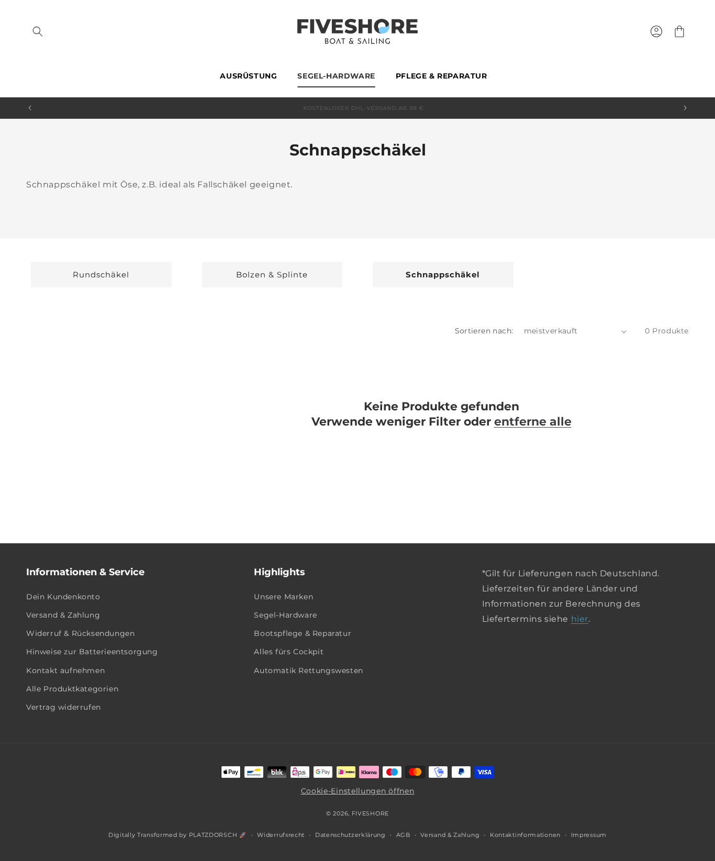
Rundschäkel (101, 274)
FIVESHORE (370, 813)
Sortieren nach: (484, 331)
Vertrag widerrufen (63, 707)
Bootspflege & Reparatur (302, 633)
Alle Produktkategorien (72, 689)
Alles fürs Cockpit (288, 651)
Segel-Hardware (285, 615)
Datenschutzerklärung (350, 834)
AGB (403, 834)
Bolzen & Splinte (272, 274)
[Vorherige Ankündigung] (29, 108)
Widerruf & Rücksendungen (80, 633)
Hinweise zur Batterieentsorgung (92, 651)
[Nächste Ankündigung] (685, 108)
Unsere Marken (283, 596)
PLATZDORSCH (213, 834)
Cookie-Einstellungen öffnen (358, 791)
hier (579, 619)
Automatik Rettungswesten (308, 670)
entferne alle (533, 422)
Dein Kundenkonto (63, 596)
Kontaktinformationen (525, 834)
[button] (37, 31)
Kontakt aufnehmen (65, 670)
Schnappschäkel (443, 274)
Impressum (589, 834)
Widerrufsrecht (281, 834)
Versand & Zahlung (63, 615)
